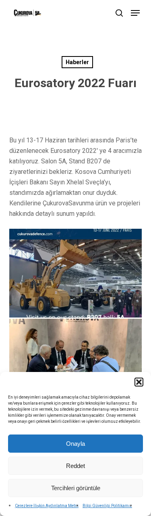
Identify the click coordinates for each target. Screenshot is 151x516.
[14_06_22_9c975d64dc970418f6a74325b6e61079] (75, 363)
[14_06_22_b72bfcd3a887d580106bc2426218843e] (75, 273)
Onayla (75, 443)
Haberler (77, 62)
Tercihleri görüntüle (75, 488)
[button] (139, 382)
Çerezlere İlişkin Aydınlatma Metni (47, 505)
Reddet (75, 465)
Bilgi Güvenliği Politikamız (107, 505)
